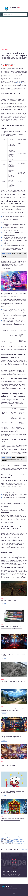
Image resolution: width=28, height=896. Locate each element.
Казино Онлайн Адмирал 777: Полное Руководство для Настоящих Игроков (13, 840)
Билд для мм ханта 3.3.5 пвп (8, 600)
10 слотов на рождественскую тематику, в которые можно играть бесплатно (12, 819)
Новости (2, 598)
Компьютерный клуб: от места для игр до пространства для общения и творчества (13, 837)
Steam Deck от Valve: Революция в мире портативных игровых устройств (13, 834)
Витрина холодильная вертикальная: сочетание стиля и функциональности (11, 627)
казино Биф (19, 82)
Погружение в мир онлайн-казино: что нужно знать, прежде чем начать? (13, 764)
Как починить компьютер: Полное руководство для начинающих (13, 844)
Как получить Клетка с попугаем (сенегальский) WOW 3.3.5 (12, 842)
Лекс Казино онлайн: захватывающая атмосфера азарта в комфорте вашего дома (13, 737)
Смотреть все (24, 849)
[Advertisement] (14, 31)
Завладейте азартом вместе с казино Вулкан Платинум (13, 655)
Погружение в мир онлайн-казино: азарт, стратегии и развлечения (12, 792)
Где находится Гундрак (10, 871)
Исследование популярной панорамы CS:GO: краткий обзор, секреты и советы (13, 709)
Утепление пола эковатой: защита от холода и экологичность (13, 682)
